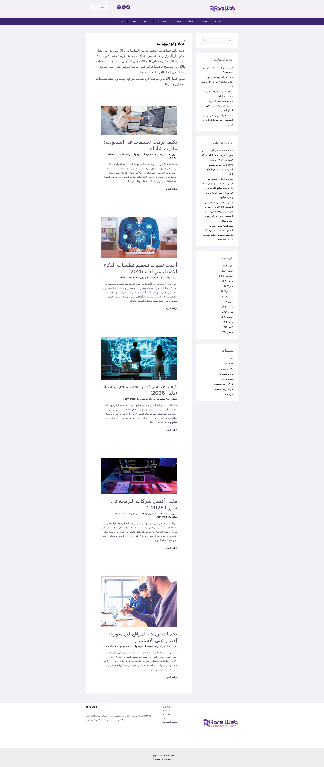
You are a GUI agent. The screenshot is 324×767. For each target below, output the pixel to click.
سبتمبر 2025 (227, 270)
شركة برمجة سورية (224, 389)
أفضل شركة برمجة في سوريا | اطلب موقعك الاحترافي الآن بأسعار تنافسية (217, 82)
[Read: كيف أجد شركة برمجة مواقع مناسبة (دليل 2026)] (139, 358)
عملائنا (133, 21)
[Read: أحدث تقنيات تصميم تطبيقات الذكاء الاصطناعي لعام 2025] (139, 237)
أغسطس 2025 (226, 276)
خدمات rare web (185, 21)
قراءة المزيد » (170, 188)
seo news (228, 363)
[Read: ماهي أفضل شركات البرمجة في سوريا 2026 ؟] (139, 476)
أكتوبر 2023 (227, 327)
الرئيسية (218, 21)
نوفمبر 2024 (227, 296)
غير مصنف (228, 394)
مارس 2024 (227, 306)
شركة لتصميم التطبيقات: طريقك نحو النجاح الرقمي (220, 169)
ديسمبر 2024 (227, 291)
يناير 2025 (228, 286)
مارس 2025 (227, 281)
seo (231, 358)
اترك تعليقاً (172, 277)
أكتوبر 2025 (227, 265)
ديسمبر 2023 (227, 317)
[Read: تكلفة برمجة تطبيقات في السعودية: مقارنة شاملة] (139, 120)
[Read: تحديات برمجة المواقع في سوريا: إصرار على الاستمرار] (139, 601)
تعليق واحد (172, 154)
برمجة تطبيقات (226, 373)
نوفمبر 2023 (227, 322)
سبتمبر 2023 (227, 332)
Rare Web (166, 707)
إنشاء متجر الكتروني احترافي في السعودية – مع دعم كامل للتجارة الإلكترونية (218, 120)
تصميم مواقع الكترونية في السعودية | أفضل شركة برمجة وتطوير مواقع (219, 193)
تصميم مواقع (227, 379)
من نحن (204, 21)
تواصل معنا (162, 21)
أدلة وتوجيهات (227, 368)
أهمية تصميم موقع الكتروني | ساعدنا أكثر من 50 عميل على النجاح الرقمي (219, 106)
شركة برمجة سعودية (223, 384)
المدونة (146, 21)
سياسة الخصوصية (169, 722)
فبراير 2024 (227, 311)
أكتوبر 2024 (227, 301)
